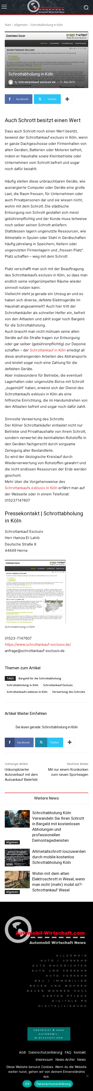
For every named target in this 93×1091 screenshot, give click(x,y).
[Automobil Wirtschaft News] (46, 932)
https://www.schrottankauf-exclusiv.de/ (38, 644)
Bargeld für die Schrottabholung (40, 678)
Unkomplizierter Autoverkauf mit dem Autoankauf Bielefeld (21, 774)
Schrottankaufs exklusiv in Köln (31, 488)
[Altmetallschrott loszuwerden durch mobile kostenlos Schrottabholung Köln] (17, 857)
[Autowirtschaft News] (46, 7)
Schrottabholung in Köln (22, 685)
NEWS (9, 864)
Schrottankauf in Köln (48, 350)
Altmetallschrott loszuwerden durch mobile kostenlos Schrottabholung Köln (59, 857)
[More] (67, 99)
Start (8, 25)
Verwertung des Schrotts (68, 692)
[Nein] (87, 1075)
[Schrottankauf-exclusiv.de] (11, 82)
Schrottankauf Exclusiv (58, 685)
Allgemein (20, 25)
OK (27, 1084)
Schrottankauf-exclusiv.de (37, 82)
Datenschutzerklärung (53, 1084)
